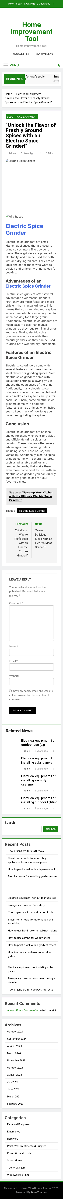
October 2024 (15, 1031)
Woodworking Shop (18, 1175)
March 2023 (14, 1096)
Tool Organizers (16, 1167)
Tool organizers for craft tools (26, 851)
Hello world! (49, 1010)
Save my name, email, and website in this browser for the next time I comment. (31, 695)
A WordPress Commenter (22, 1010)
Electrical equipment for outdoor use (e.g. (32, 897)
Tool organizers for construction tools (30, 912)
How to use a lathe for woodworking (29, 937)
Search (10, 822)
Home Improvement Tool (31, 32)
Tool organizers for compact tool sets (30, 989)
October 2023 (15, 1067)
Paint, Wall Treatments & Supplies (26, 1146)
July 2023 (12, 1082)
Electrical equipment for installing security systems (38, 780)
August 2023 (14, 1074)
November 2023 (16, 1060)
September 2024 (16, 1038)
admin (12, 153)
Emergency (13, 1131)
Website (14, 676)
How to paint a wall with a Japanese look (29, 3)
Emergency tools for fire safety (26, 905)
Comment (16, 603)
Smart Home (14, 1160)
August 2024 (14, 1046)
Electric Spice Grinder (24, 229)
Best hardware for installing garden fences (32, 876)
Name (13, 646)
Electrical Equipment (22, 116)
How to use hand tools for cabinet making (32, 930)
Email (13, 661)
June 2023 (13, 1089)
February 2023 (15, 1103)
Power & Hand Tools (19, 1153)
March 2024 (14, 1053)
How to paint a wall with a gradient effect (32, 945)
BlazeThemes (39, 1192)
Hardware (12, 1138)
